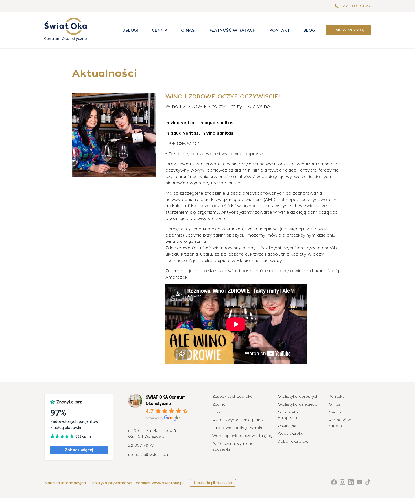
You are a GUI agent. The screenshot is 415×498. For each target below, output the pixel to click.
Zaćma (219, 404)
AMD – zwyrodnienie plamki (238, 420)
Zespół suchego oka (232, 396)
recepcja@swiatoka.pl (149, 454)
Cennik (159, 30)
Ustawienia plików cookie (212, 483)
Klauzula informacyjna (65, 483)
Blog (309, 30)
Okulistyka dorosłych (298, 396)
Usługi (130, 30)
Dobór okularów (293, 441)
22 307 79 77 (356, 6)
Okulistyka (288, 426)
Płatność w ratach (232, 30)
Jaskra (218, 412)
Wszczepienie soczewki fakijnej (242, 436)
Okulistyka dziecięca (297, 404)
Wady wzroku (290, 433)
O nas (188, 30)
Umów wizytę (348, 30)
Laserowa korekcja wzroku (237, 428)
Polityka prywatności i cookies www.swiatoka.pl (137, 483)
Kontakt (280, 30)
